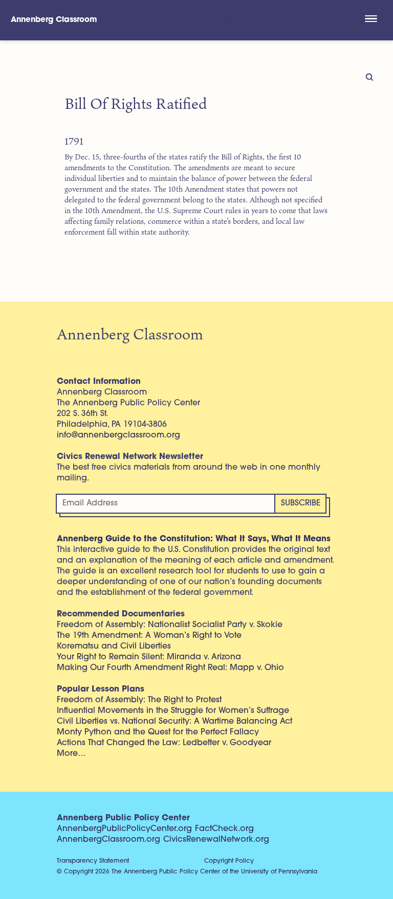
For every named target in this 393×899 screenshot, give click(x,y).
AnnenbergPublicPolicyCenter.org (124, 829)
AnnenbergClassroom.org (108, 840)
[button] (370, 20)
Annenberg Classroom (54, 20)
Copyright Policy (229, 861)
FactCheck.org (224, 829)
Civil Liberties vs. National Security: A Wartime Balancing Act (174, 722)
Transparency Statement (93, 861)
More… (71, 754)
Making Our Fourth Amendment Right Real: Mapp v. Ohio (170, 668)
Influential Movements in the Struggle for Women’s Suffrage (173, 711)
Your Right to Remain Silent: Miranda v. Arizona (149, 657)
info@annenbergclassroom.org (118, 435)
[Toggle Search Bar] (228, 20)
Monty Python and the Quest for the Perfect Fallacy (158, 732)
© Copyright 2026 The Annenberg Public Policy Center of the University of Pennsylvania (187, 872)
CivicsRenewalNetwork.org (216, 840)
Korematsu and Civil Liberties (114, 646)
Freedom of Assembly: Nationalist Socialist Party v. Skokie (169, 625)
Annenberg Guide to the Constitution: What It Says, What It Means (194, 539)
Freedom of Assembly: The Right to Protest (139, 700)
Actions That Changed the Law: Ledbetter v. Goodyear (164, 743)
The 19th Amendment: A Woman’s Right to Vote (149, 636)
